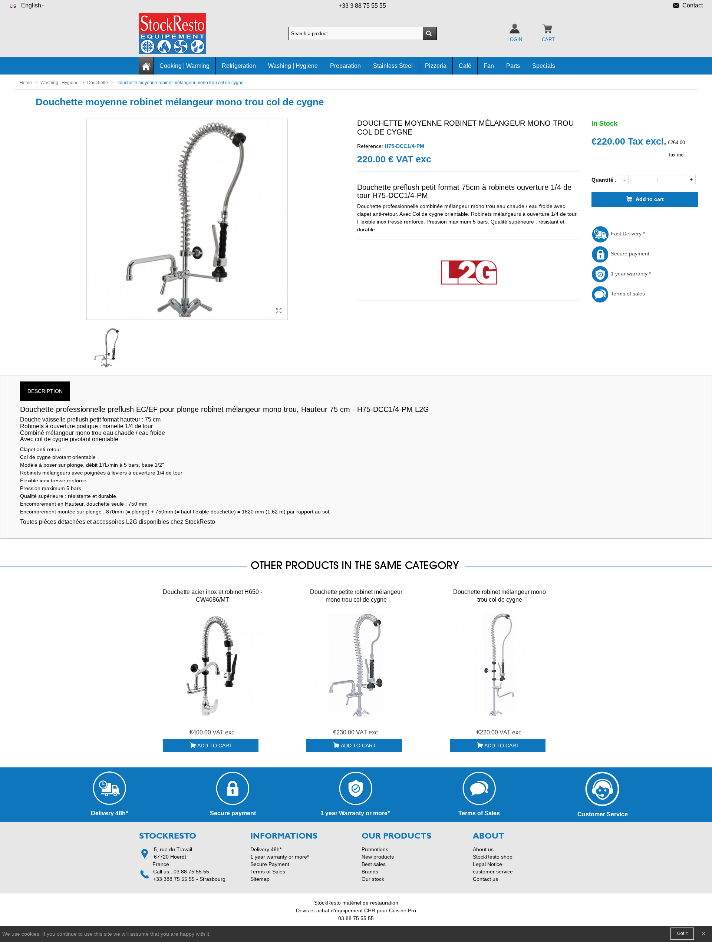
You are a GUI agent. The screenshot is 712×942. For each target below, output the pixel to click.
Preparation (345, 66)
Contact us (485, 879)
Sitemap (260, 879)
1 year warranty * (630, 274)
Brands (370, 872)
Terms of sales (627, 294)
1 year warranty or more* (279, 857)
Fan (489, 66)
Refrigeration (239, 66)
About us (483, 849)
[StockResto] (180, 33)
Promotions (375, 849)
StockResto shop (492, 857)
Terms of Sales (267, 872)
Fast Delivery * (627, 234)
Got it (682, 933)
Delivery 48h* (265, 849)
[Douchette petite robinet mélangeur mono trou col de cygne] (356, 665)
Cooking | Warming (184, 66)
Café (465, 66)
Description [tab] (45, 391)
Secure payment (629, 254)
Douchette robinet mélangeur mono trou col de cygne (499, 596)
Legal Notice (487, 864)
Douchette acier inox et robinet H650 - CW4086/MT (212, 596)
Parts (513, 66)
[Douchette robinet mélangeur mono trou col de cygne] (499, 665)
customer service (493, 872)
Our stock (373, 879)
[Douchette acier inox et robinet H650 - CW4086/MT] (212, 665)
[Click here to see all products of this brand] (468, 273)
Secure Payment (269, 864)
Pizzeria (435, 66)
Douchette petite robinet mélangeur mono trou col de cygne (356, 596)
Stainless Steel (393, 66)
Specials (543, 66)
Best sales (374, 864)
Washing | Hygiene (293, 66)
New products (378, 857)
